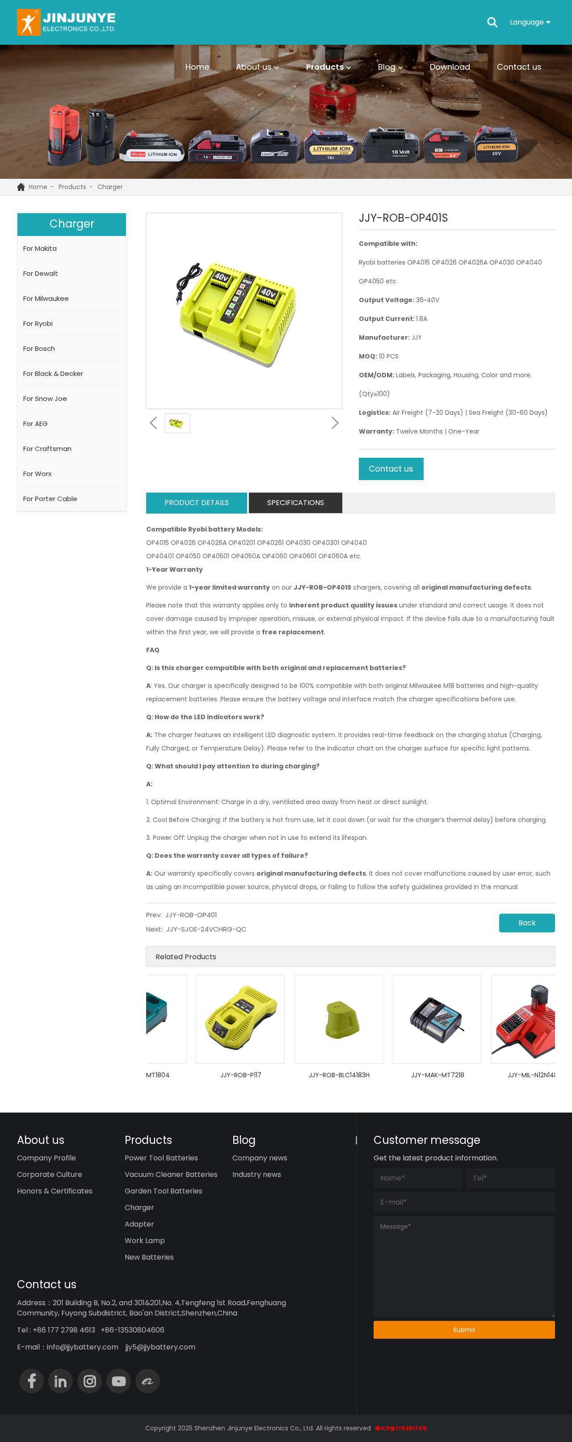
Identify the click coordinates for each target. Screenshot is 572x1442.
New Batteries (149, 1257)
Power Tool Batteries (161, 1158)
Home (197, 66)
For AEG (35, 423)
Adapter (139, 1224)
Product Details (196, 503)
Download (450, 66)
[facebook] (31, 1381)
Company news (259, 1158)
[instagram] (89, 1381)
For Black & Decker (53, 373)
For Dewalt (40, 273)
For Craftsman (47, 448)
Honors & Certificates (55, 1191)
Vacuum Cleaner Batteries (171, 1174)
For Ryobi (38, 323)
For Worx (37, 473)
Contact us (519, 66)
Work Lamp (145, 1240)
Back (527, 923)
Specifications (295, 503)
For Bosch (39, 348)
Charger (110, 186)
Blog (386, 66)
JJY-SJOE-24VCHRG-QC (206, 929)
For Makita (40, 248)
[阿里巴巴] (147, 1381)
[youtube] (118, 1381)
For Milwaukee (46, 298)
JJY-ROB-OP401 (191, 914)
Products (325, 66)
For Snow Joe (45, 398)
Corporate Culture (49, 1174)
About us (254, 66)
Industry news (256, 1174)
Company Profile (46, 1158)
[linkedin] (60, 1381)
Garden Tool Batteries (163, 1191)
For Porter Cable (50, 498)
